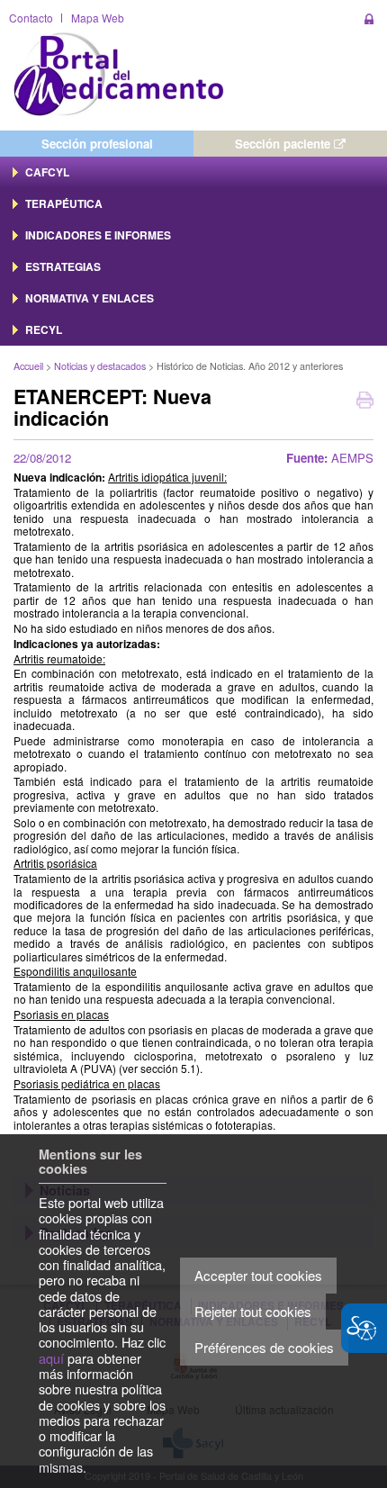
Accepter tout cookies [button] (258, 1275)
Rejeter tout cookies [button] (252, 1311)
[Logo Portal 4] (119, 72)
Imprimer (365, 402)
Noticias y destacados (100, 366)
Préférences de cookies (264, 1347)
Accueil (28, 366)
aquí (51, 1357)
